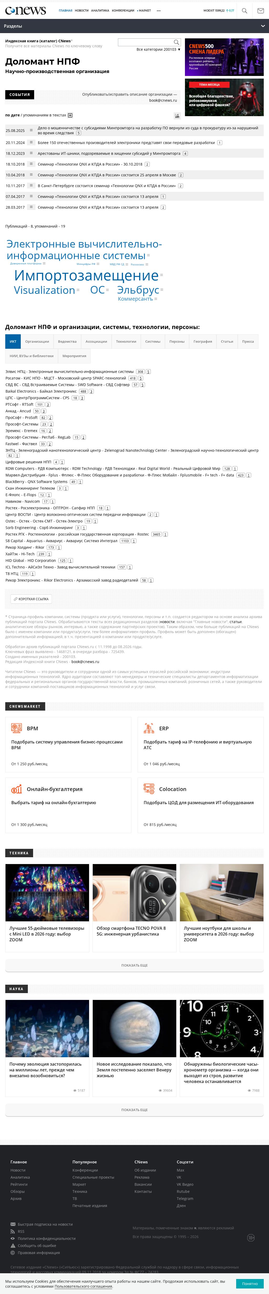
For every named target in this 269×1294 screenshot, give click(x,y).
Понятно (250, 1283)
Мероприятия (74, 355)
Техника (80, 1191)
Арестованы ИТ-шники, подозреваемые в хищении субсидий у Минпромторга (109, 153)
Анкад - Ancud (18, 410)
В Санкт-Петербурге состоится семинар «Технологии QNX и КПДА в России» (107, 185)
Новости (18, 1170)
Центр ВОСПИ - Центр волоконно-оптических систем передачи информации (76, 514)
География (203, 341)
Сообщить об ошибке (37, 1245)
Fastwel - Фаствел (21, 443)
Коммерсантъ (135, 298)
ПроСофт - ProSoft (22, 417)
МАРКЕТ (145, 10)
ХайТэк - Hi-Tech (20, 553)
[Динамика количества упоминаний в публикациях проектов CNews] (177, 116)
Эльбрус (138, 289)
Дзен (181, 1205)
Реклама (141, 1177)
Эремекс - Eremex (21, 430)
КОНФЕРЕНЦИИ (123, 10)
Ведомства (67, 341)
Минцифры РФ (86, 264)
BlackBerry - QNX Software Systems (37, 481)
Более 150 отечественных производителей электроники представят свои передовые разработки (126, 142)
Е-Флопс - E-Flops (21, 494)
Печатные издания (90, 1205)
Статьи (227, 341)
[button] (244, 11)
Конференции (85, 1170)
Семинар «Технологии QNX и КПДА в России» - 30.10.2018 (90, 164)
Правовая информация (39, 1252)
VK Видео (185, 1184)
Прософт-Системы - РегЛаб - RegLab (38, 437)
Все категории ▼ (159, 49)
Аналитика (100, 10)
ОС (97, 290)
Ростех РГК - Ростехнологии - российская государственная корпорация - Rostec (77, 534)
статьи (236, 621)
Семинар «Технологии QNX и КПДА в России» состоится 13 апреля (98, 196)
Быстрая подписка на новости (45, 1224)
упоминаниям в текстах (44, 114)
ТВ (75, 1198)
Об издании (145, 1170)
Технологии (126, 341)
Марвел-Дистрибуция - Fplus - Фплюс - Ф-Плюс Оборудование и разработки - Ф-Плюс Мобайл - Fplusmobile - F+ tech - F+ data (120, 475)
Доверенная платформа (26, 263)
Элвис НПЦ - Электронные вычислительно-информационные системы (70, 371)
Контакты (143, 1191)
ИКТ (13, 341)
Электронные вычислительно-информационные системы (84, 249)
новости (167, 621)
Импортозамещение (86, 275)
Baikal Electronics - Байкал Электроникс (41, 391)
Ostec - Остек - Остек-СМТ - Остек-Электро (44, 520)
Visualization (44, 290)
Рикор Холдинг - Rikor (25, 547)
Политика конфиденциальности (47, 1238)
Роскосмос (137, 264)
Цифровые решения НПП (28, 461)
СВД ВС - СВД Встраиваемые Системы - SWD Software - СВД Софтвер (68, 384)
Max (180, 1170)
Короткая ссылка (34, 599)
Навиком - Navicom (23, 501)
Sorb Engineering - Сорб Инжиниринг (39, 527)
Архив (16, 1198)
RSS (21, 1231)
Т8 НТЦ (12, 573)
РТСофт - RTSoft (19, 404)
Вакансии (143, 1184)
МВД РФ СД (117, 264)
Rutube (183, 1191)
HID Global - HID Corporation (31, 560)
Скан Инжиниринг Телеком (30, 488)
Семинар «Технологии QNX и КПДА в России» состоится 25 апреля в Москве (107, 174)
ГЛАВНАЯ (65, 10)
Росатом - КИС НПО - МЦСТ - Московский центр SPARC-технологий (66, 378)
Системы (153, 341)
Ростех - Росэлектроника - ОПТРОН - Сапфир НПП (50, 507)
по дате (12, 114)
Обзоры (18, 1191)
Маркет (79, 1184)
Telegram (185, 1198)
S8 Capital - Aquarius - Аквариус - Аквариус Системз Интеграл (61, 540)
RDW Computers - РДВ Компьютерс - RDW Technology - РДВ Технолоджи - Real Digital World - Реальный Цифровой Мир (113, 468)
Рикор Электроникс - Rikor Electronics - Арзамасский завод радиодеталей (72, 580)
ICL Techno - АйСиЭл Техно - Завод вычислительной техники (60, 566)
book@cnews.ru (163, 100)
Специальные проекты (93, 1177)
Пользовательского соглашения (83, 1286)
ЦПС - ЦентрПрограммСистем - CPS (37, 397)
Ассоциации (96, 341)
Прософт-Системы (22, 424)
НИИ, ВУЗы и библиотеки (32, 355)
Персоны (177, 341)
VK (179, 1177)
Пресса (248, 341)
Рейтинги (19, 1184)
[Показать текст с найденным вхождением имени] (70, 115)
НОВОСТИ (82, 10)
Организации (37, 341)
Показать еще (134, 965)
